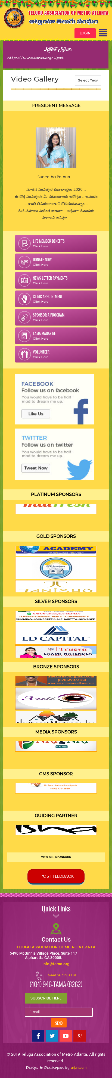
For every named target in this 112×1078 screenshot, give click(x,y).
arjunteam (78, 1067)
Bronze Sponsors (56, 666)
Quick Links (56, 910)
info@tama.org (56, 963)
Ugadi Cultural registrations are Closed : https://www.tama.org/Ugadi (46, 60)
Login (85, 33)
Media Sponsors (56, 732)
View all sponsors (56, 857)
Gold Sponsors (56, 536)
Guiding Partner (56, 815)
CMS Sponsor (56, 773)
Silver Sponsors (56, 601)
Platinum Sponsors (56, 494)
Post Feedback (57, 876)
